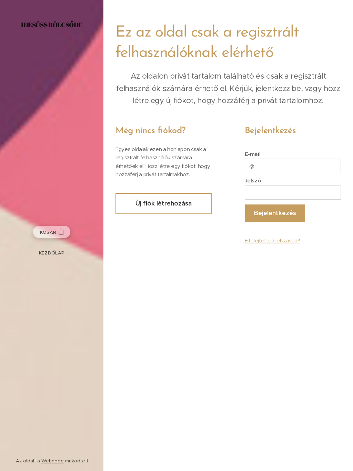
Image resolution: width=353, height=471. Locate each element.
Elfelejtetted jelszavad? (272, 240)
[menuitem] (51, 253)
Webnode (52, 461)
